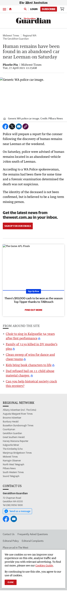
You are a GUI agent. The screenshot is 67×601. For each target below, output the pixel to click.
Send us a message (19, 511)
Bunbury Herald (10, 421)
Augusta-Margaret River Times (18, 413)
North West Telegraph (13, 464)
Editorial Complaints (33, 540)
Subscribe (48, 9)
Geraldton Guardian (12, 433)
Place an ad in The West (15, 547)
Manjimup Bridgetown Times (17, 452)
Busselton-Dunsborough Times (18, 425)
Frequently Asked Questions (32, 534)
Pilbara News (9, 468)
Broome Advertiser (12, 417)
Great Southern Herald (14, 437)
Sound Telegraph (11, 476)
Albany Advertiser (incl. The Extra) (19, 409)
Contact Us (9, 534)
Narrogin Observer (12, 460)
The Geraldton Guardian (16, 38)
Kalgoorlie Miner (11, 445)
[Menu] (4, 9)
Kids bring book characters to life (29, 365)
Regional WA (29, 35)
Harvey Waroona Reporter (15, 441)
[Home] (10, 9)
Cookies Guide (44, 565)
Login (34, 9)
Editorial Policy (11, 540)
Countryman (9, 429)
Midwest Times (11, 35)
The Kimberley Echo (13, 448)
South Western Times (13, 472)
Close (11, 582)
